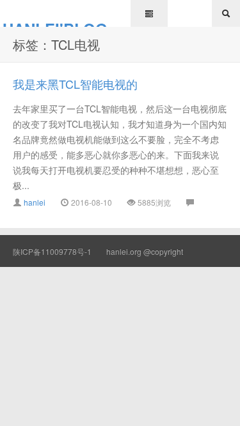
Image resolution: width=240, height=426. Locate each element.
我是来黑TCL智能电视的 (75, 83)
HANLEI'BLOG (55, 22)
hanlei (34, 202)
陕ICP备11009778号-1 (52, 251)
